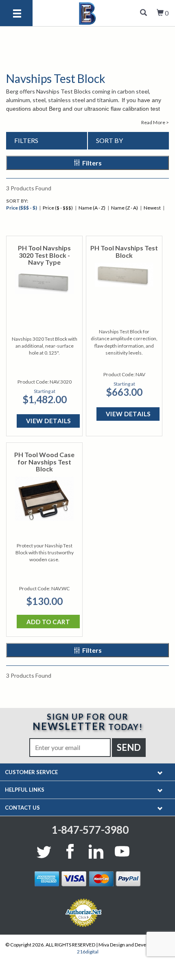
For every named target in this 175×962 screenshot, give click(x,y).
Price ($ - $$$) (58, 208)
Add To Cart (48, 621)
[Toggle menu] (17, 14)
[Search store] (143, 13)
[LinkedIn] (96, 851)
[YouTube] (122, 851)
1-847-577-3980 (90, 829)
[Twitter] (46, 851)
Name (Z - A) (124, 208)
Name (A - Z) (92, 208)
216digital (87, 952)
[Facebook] (70, 851)
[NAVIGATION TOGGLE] (160, 772)
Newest (152, 208)
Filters (92, 163)
